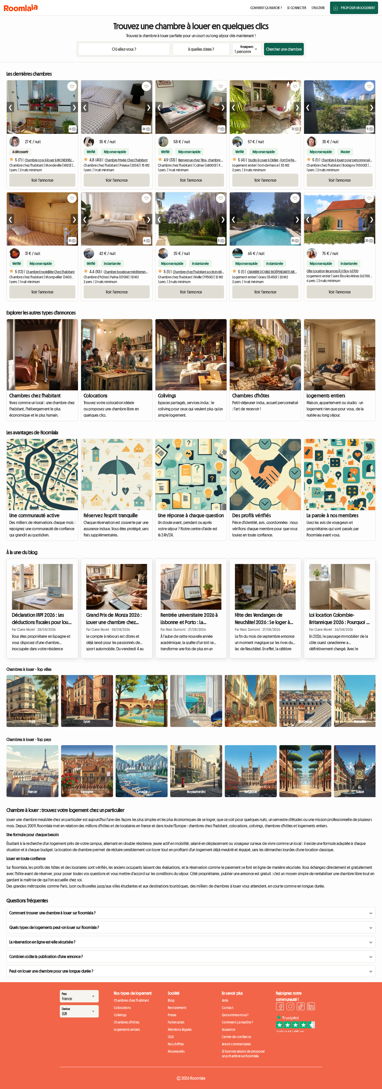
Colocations (95, 395)
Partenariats (176, 1022)
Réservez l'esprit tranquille (111, 515)
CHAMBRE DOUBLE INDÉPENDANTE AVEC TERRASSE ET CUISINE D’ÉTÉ (288, 272)
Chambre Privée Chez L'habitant (126, 160)
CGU (171, 1037)
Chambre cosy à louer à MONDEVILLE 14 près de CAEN (60, 160)
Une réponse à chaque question (191, 515)
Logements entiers (326, 395)
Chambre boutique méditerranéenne (129, 272)
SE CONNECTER (296, 8)
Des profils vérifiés (251, 515)
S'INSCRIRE (318, 8)
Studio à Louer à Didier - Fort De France (274, 160)
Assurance (228, 1029)
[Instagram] (290, 1007)
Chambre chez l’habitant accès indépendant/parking (209, 272)
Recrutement (177, 1007)
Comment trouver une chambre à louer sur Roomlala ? (52, 913)
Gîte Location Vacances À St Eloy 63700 (332, 271)
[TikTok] (301, 1007)
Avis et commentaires (236, 1044)
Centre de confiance (236, 1037)
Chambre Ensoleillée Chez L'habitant (50, 272)
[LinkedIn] (311, 1007)
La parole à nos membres (332, 515)
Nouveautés (176, 1051)
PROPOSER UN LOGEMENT (358, 8)
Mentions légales (180, 1029)
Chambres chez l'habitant (35, 395)
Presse (172, 1015)
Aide (225, 1000)
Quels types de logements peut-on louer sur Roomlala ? (54, 927)
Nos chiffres (176, 1044)
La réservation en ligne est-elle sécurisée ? (42, 942)
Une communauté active (34, 515)
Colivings (167, 395)
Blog (171, 1000)
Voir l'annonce (42, 180)
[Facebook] (280, 1007)
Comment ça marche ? (237, 1022)
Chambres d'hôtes (250, 395)
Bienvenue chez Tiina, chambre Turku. (203, 160)
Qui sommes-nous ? (235, 1015)
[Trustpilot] (295, 1031)
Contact (227, 1007)
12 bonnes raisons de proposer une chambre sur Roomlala (243, 1053)
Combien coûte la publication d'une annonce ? (46, 956)
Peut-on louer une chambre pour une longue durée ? (51, 971)
